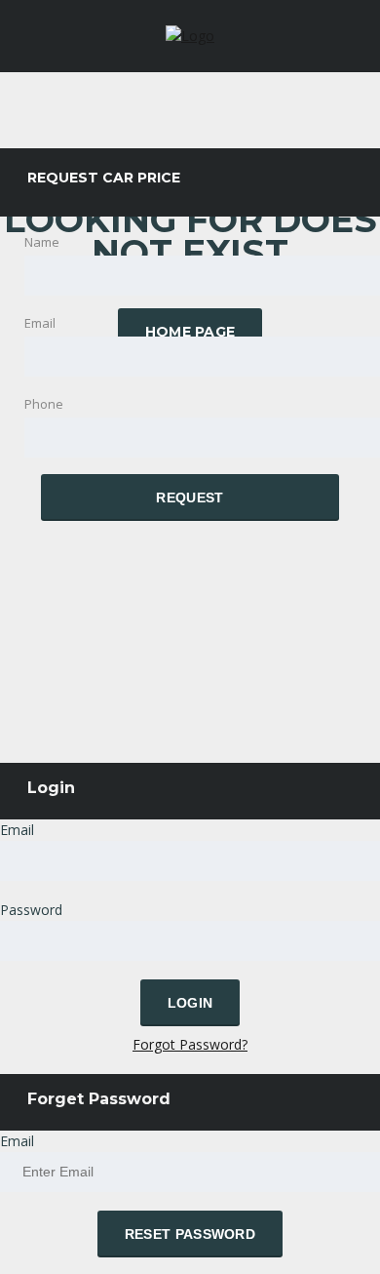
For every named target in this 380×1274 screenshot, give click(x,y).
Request (189, 497)
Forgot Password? (190, 1044)
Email (17, 829)
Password (31, 909)
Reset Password (190, 1234)
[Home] (190, 35)
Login (190, 1003)
